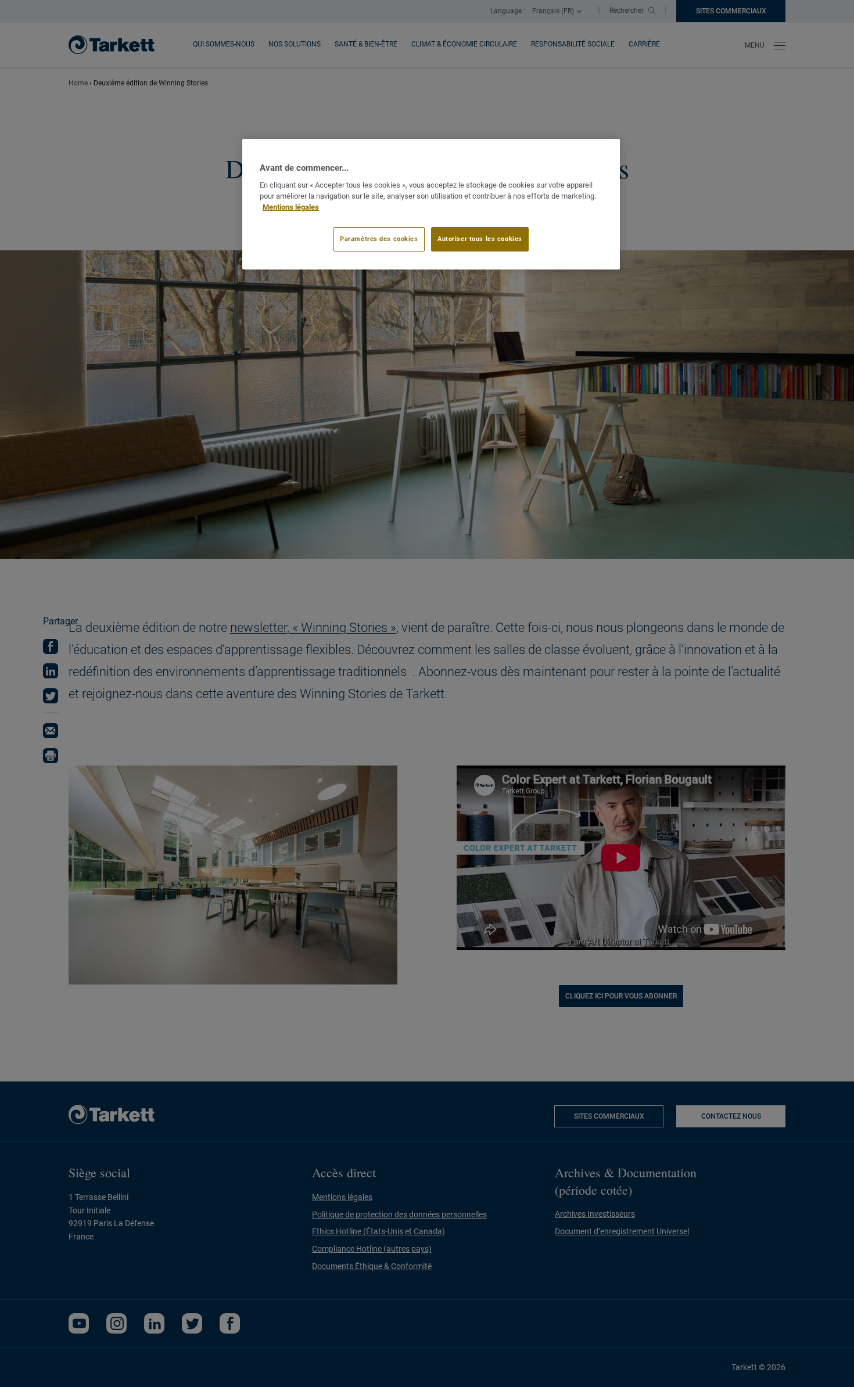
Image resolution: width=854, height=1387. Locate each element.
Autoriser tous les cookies (479, 239)
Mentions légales (291, 207)
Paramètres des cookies (379, 239)
